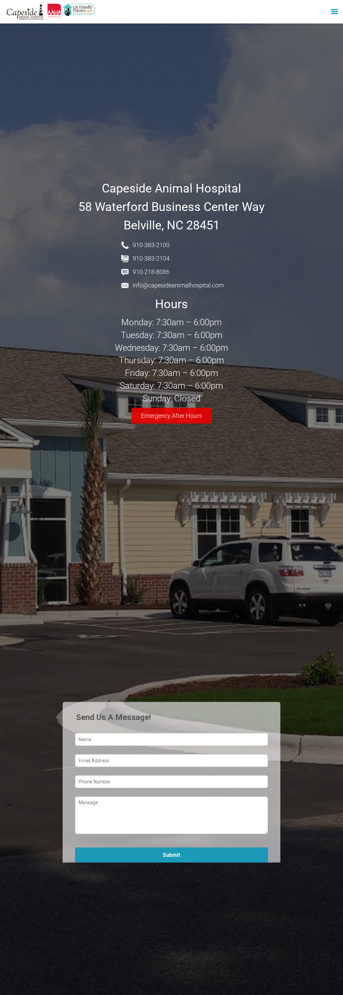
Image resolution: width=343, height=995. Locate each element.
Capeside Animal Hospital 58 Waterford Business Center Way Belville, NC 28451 (171, 206)
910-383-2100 (151, 244)
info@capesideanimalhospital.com (178, 285)
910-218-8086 (151, 271)
